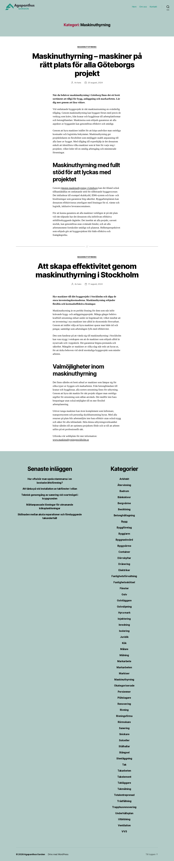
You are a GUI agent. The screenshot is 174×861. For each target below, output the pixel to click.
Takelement (124, 776)
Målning (124, 655)
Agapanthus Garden (34, 854)
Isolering (124, 630)
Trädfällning (124, 801)
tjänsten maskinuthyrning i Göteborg (79, 188)
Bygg (124, 521)
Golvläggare (124, 600)
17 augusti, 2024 (95, 284)
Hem (134, 6)
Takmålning (124, 788)
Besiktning (124, 509)
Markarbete (124, 661)
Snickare (124, 734)
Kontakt (153, 6)
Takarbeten (124, 770)
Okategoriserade (124, 685)
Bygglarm (124, 533)
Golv (124, 594)
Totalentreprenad (124, 794)
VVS (124, 831)
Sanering (124, 728)
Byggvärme (124, 545)
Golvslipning (124, 606)
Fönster (124, 588)
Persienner (124, 691)
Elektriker (124, 570)
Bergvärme (124, 503)
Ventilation (124, 825)
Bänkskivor (124, 497)
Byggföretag (124, 527)
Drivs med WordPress (58, 854)
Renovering (124, 703)
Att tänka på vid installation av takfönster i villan (49, 488)
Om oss (143, 6)
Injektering (124, 618)
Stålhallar (124, 746)
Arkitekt (124, 478)
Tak (124, 764)
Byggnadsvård (124, 539)
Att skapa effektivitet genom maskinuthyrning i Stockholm (86, 270)
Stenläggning (124, 758)
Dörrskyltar (124, 558)
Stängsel (124, 752)
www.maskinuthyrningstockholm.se (71, 439)
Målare (124, 649)
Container (124, 551)
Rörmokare (124, 722)
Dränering (124, 564)
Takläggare (124, 782)
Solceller (124, 740)
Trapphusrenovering (124, 807)
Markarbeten (124, 667)
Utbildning (124, 819)
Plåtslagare (124, 697)
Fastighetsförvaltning (124, 576)
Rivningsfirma (124, 716)
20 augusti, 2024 (95, 82)
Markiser (124, 673)
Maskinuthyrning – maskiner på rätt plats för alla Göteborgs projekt (87, 64)
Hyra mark (124, 612)
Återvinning (124, 485)
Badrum (124, 491)
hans (79, 82)
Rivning (124, 709)
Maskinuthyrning (86, 47)
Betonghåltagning (124, 515)
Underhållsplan (124, 813)
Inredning (124, 624)
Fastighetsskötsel (124, 582)
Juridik (124, 636)
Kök (124, 643)
